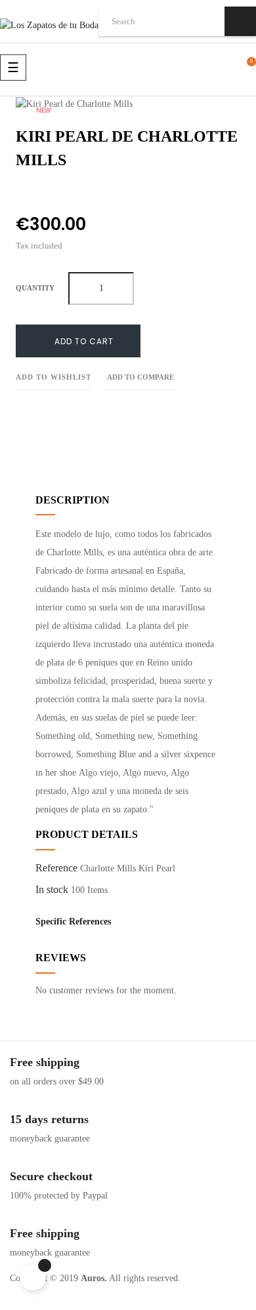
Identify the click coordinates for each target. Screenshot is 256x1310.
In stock (51, 889)
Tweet (49, 195)
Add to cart (83, 341)
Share (19, 195)
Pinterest (78, 195)
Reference (56, 867)
